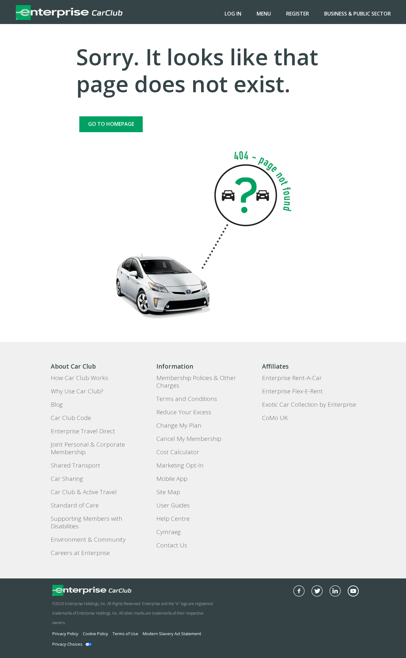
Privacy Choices (67, 644)
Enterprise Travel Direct (83, 431)
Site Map (168, 492)
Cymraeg (168, 532)
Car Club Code (71, 418)
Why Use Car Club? (77, 391)
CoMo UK (275, 418)
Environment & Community (88, 539)
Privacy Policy (65, 633)
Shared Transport (75, 465)
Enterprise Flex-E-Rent (292, 391)
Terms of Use (125, 633)
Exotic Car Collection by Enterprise (309, 404)
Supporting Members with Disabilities (86, 522)
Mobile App (171, 478)
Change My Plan (178, 425)
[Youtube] (353, 591)
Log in (233, 13)
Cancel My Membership (188, 439)
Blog (57, 404)
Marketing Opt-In (180, 465)
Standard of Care (75, 505)
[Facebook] (298, 591)
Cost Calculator (177, 452)
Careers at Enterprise (80, 553)
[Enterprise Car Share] (110, 590)
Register (297, 13)
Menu (264, 13)
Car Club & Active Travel (84, 492)
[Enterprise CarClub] (69, 12)
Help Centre (173, 518)
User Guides (173, 505)
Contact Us (171, 545)
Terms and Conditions (186, 399)
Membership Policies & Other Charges (196, 382)
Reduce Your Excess (183, 412)
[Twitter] (317, 591)
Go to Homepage (111, 123)
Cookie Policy (95, 633)
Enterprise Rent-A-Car (292, 378)
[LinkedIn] (335, 591)
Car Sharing (67, 478)
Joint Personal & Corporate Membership (88, 448)
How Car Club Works (79, 378)
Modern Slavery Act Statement (172, 633)
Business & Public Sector (357, 13)
